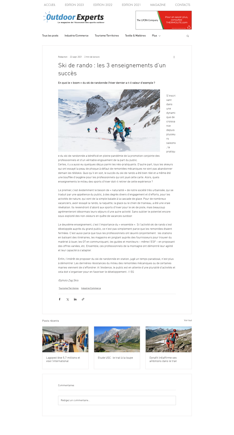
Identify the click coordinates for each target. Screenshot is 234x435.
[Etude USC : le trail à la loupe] (117, 339)
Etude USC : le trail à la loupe (115, 358)
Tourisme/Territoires (107, 35)
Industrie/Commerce (77, 35)
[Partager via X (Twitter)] (67, 299)
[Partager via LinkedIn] (75, 299)
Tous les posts (50, 35)
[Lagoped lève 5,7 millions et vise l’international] (65, 339)
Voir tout (188, 320)
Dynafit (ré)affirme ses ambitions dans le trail (163, 359)
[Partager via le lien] (83, 299)
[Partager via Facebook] (59, 299)
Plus (154, 35)
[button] (187, 36)
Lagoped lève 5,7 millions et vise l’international (63, 359)
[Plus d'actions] (174, 57)
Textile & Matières (135, 35)
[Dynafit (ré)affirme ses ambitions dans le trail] (169, 339)
